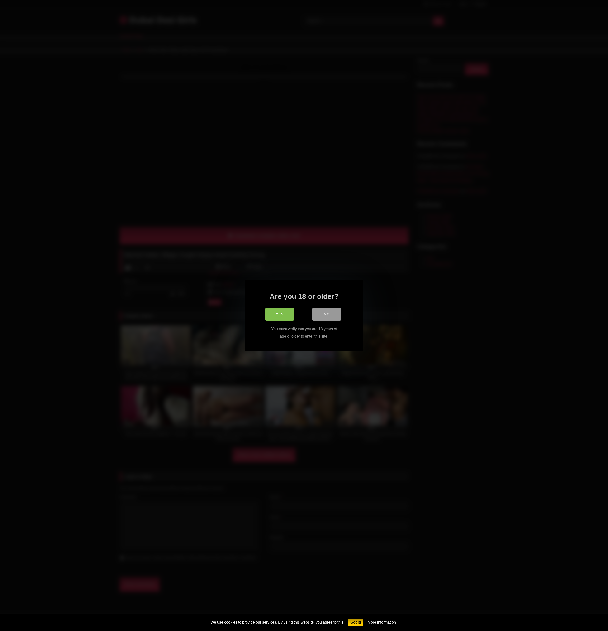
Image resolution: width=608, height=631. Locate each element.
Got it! (355, 622)
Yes (280, 314)
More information (382, 622)
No (326, 314)
